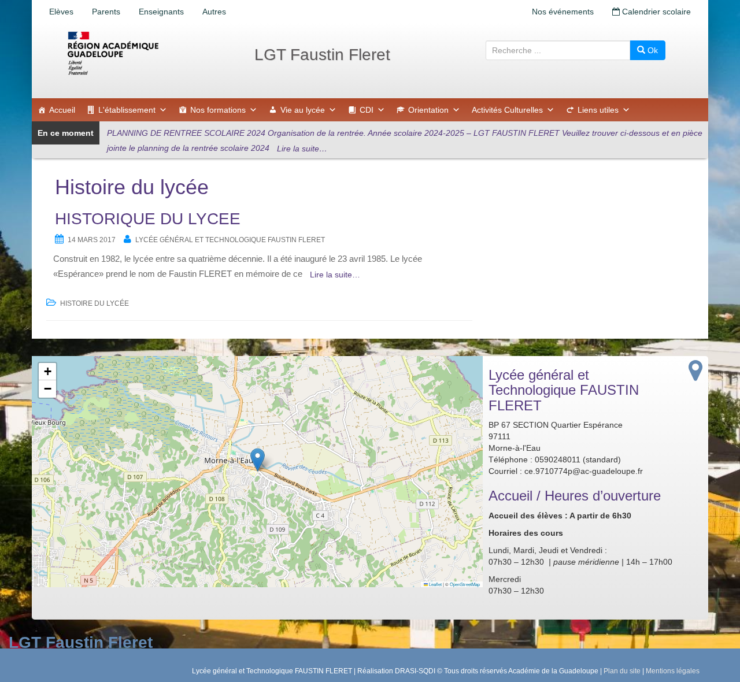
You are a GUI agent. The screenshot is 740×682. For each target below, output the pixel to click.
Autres (214, 11)
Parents (106, 11)
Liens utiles (598, 109)
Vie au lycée (302, 109)
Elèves (61, 11)
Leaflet (435, 584)
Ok (651, 50)
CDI (366, 109)
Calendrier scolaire (655, 11)
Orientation (428, 109)
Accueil (62, 109)
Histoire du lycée (94, 303)
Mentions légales (673, 671)
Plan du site (622, 671)
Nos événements (563, 11)
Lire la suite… (302, 148)
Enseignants (161, 11)
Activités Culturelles (507, 109)
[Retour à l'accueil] (150, 53)
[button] (257, 460)
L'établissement (127, 109)
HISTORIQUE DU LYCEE (147, 219)
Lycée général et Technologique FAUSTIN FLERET (230, 240)
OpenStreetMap (465, 584)
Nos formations (218, 109)
